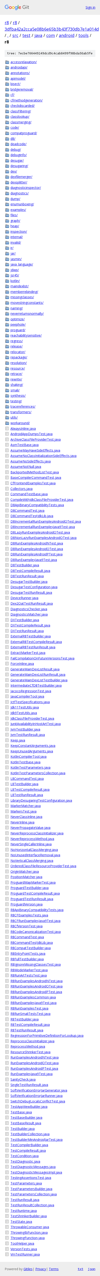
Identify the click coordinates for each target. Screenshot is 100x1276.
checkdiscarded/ (22, 105)
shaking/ (16, 384)
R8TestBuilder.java (24, 1019)
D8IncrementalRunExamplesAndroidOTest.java (45, 521)
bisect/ (15, 84)
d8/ (12, 138)
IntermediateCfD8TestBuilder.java (36, 685)
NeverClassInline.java (26, 816)
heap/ (14, 226)
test (26, 35)
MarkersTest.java (23, 811)
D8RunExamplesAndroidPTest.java (36, 554)
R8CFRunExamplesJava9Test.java (35, 920)
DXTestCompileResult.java (30, 625)
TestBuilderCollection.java (30, 1134)
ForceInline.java (22, 663)
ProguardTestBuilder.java (29, 888)
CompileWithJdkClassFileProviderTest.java (41, 499)
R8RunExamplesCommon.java (33, 997)
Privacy (40, 1269)
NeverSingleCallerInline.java (31, 844)
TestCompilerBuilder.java (29, 1145)
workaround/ (20, 423)
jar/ (13, 253)
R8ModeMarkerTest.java (29, 970)
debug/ (15, 149)
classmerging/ (20, 122)
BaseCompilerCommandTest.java (35, 477)
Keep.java (17, 740)
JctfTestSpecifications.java (30, 702)
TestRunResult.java (24, 1199)
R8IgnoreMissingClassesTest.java (35, 964)
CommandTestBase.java (29, 494)
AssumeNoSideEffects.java (30, 461)
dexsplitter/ (18, 182)
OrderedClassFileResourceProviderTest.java (43, 866)
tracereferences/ (22, 406)
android (66, 35)
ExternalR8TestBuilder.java (30, 636)
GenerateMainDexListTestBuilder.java (38, 680)
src (15, 35)
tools (83, 35)
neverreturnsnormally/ (27, 313)
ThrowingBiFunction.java (29, 1232)
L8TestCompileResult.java (30, 789)
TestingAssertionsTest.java (30, 1177)
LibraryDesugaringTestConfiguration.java (41, 800)
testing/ (16, 401)
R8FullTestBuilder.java (27, 959)
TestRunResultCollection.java (32, 1205)
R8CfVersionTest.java (26, 926)
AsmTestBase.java (24, 445)
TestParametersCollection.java (33, 1194)
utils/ (14, 417)
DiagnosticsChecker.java (28, 609)
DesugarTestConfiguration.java (33, 587)
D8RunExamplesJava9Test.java (33, 560)
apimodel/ (18, 78)
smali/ (15, 390)
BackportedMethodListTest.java (34, 472)
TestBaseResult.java (25, 1123)
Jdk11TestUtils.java (24, 707)
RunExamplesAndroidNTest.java (34, 1057)
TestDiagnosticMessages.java (33, 1166)
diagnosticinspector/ (25, 187)
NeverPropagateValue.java (30, 827)
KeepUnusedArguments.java (31, 751)
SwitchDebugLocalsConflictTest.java (37, 1101)
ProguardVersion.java (26, 904)
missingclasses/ (22, 297)
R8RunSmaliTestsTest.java (30, 1013)
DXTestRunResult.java (27, 631)
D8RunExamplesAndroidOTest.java (36, 549)
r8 (7, 22)
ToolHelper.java (22, 1243)
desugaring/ (19, 166)
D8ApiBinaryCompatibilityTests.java (37, 505)
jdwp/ (14, 270)
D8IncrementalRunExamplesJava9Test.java (42, 527)
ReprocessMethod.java (27, 1046)
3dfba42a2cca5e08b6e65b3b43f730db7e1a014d (52, 29)
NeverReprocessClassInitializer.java (36, 833)
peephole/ (18, 324)
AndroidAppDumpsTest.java (31, 434)
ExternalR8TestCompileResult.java (36, 642)
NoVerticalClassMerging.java (31, 860)
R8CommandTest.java (27, 937)
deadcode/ (18, 144)
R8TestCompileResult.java (30, 1024)
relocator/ (17, 352)
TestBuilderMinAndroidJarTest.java (36, 1139)
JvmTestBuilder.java (25, 729)
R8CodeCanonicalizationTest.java (35, 931)
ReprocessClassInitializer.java (32, 1041)
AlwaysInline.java (23, 428)
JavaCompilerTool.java (27, 696)
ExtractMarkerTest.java (27, 652)
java (38, 35)
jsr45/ (14, 275)
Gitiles (28, 1269)
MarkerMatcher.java (25, 806)
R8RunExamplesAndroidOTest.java (36, 986)
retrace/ (16, 373)
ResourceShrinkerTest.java (30, 1052)
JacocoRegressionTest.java (30, 691)
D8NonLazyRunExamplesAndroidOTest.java (43, 537)
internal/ (16, 237)
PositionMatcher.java (26, 877)
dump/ (15, 199)
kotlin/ (15, 281)
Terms (54, 1269)
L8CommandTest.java (27, 778)
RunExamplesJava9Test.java (31, 1074)
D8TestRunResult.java (27, 576)
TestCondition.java (24, 1156)
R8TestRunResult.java (26, 1030)
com (50, 35)
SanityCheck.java (23, 1079)
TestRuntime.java (23, 1210)
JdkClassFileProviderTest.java (32, 718)
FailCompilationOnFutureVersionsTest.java (42, 658)
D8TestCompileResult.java (30, 570)
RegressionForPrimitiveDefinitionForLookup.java (46, 1035)
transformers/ (20, 412)
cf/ (12, 94)
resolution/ (18, 363)
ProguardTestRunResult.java (31, 899)
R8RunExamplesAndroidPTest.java (36, 992)
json (91, 1269)
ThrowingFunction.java (27, 1238)
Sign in (90, 7)
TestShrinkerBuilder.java (28, 1216)
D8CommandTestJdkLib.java (31, 516)
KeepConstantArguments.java (32, 745)
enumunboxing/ (22, 204)
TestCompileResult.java (28, 1150)
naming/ (16, 308)
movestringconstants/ (26, 302)
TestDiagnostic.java (25, 1161)
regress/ (16, 341)
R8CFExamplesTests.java (29, 915)
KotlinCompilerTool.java (28, 756)
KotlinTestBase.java (25, 762)
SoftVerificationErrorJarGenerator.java (38, 1090)
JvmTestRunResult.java (27, 734)
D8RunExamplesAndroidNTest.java (36, 543)
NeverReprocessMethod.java (32, 838)
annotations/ (20, 73)
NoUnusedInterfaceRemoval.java (35, 855)
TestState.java (21, 1221)
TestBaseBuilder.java (26, 1117)
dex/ (13, 171)
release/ (16, 346)
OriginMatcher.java (24, 871)
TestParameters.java (26, 1183)
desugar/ (17, 160)
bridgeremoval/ (21, 89)
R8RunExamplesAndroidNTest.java (36, 981)
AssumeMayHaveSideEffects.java (35, 450)
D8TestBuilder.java (24, 565)
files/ (14, 215)
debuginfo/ (18, 155)
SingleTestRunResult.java (29, 1084)
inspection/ (18, 231)
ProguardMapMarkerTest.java (33, 882)
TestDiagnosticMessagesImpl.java (36, 1172)
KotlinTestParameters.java (30, 767)
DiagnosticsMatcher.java (29, 614)
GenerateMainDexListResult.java (35, 669)
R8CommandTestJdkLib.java (31, 942)
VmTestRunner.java (25, 1254)
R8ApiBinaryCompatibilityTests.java (36, 910)
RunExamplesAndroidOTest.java (34, 1063)
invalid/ (15, 242)
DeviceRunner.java (24, 598)
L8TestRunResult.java (26, 795)
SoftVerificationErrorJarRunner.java (36, 1095)
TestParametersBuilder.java (31, 1189)
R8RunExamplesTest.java (29, 1008)
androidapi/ (18, 67)
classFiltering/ (20, 111)
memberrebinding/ (24, 291)
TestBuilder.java (22, 1128)
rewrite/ (16, 379)
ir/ (11, 248)
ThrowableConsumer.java (29, 1227)
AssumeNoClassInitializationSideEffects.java (43, 455)
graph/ (15, 220)
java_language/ (21, 264)
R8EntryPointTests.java (27, 953)
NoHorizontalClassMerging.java (34, 849)
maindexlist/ (19, 286)
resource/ (17, 368)
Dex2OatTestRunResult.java (31, 603)
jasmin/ (16, 259)
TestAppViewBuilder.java (28, 1106)
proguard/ (17, 330)
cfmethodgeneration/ (26, 100)
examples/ (18, 209)
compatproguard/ (23, 133)
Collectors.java (21, 488)
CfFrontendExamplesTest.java (33, 483)
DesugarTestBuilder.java (28, 581)
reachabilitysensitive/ (26, 335)
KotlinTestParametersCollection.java (37, 773)
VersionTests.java (23, 1249)
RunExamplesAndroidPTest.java (34, 1068)
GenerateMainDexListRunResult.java (37, 674)
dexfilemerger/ (21, 176)
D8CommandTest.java (27, 510)
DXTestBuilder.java (24, 620)
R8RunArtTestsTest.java (28, 975)
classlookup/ (19, 116)
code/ (14, 127)
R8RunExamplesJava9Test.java (33, 1002)
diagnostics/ (19, 193)
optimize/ (17, 319)
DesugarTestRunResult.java (31, 592)
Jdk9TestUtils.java (23, 713)
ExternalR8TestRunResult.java (32, 647)
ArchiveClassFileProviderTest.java (35, 439)
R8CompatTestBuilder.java (30, 948)
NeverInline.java (22, 822)
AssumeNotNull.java (25, 466)
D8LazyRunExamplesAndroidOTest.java (40, 532)
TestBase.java (21, 1112)
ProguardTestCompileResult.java (35, 893)
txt (80, 1269)
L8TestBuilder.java (24, 784)
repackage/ (18, 357)
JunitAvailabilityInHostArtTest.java (35, 724)
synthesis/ (18, 395)
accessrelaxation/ (23, 62)
